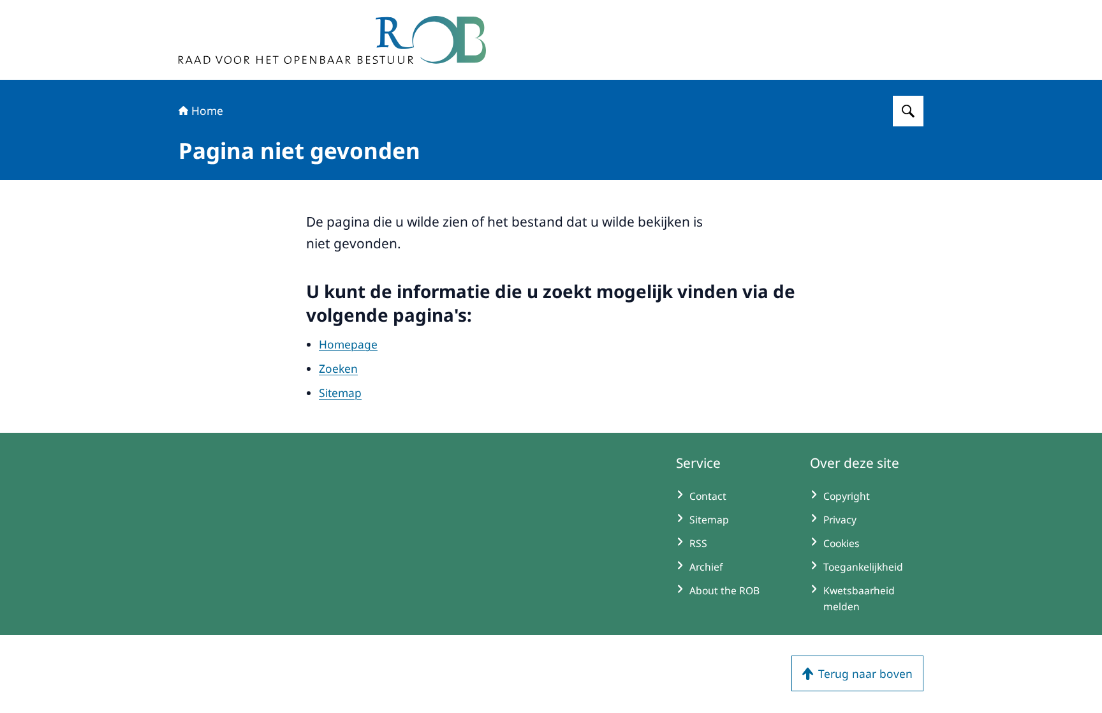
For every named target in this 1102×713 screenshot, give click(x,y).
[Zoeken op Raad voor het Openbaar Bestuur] (908, 111)
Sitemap (340, 392)
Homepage (348, 344)
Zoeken (338, 368)
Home (207, 110)
